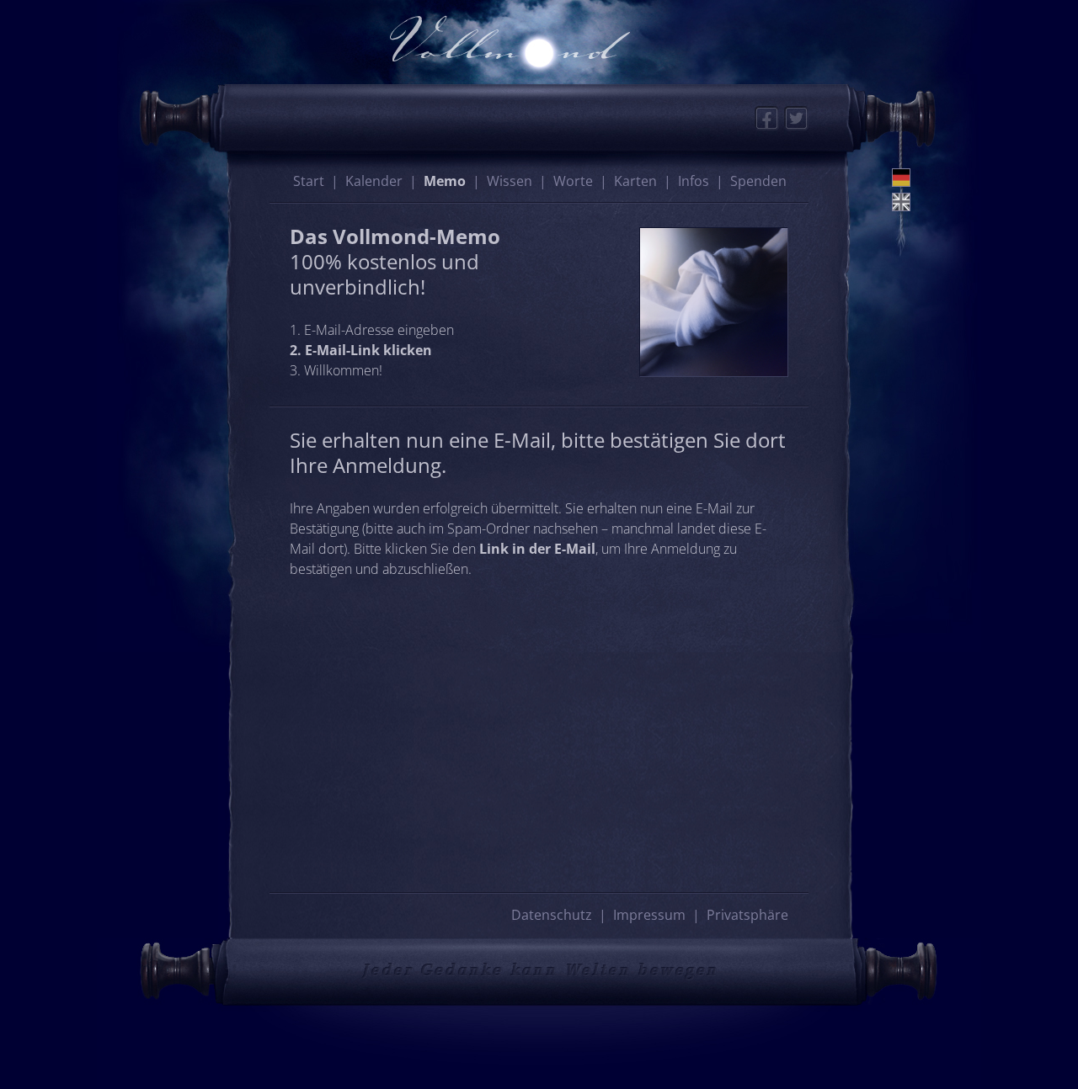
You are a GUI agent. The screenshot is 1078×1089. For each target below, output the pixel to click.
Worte (573, 181)
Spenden (758, 181)
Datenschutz (551, 915)
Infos (693, 181)
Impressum (649, 915)
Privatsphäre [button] (747, 915)
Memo (445, 181)
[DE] (901, 177)
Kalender (374, 181)
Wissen (509, 181)
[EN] (901, 202)
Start (308, 181)
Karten (635, 181)
